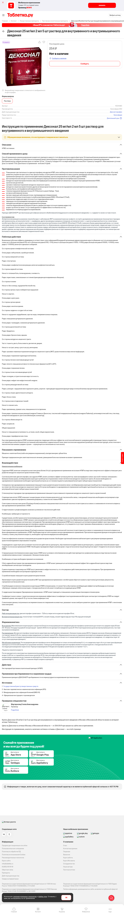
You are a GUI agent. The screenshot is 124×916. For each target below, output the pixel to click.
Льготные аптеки (69, 870)
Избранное (86, 912)
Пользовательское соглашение (13, 849)
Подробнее (15, 710)
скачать (102, 5)
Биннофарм (118, 115)
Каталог (38, 912)
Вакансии (66, 855)
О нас (65, 845)
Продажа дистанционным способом (14, 845)
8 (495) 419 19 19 (7, 867)
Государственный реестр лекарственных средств (20, 686)
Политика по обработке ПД (11, 852)
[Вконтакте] (4, 834)
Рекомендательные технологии (13, 858)
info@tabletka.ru (7, 864)
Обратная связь (7, 870)
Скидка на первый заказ (10, 879)
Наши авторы (68, 867)
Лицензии (66, 852)
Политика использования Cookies (13, 855)
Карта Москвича (69, 861)
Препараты (6, 873)
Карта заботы (68, 858)
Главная (14, 912)
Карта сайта (6, 861)
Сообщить (85, 64)
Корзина (62, 912)
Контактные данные (70, 849)
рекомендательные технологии (25, 896)
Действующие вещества (10, 876)
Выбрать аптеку (115, 15)
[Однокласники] (9, 834)
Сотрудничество (69, 864)
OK (66, 898)
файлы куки (42, 896)
